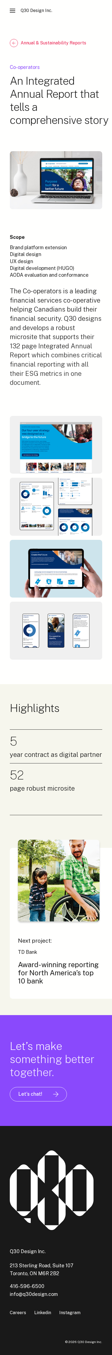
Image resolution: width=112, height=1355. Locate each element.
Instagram (69, 1312)
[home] (56, 1190)
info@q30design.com (34, 1294)
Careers (18, 1312)
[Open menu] (12, 11)
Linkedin (42, 1312)
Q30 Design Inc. (36, 10)
